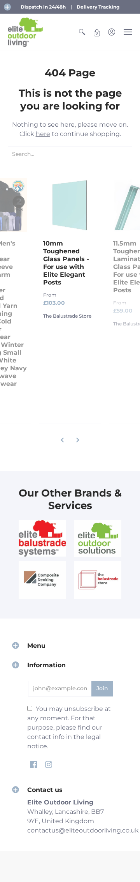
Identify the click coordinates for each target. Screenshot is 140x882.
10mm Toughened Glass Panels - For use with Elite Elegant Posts (66, 263)
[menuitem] (82, 32)
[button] (7, 7)
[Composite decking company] (42, 580)
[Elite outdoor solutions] (97, 538)
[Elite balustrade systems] (42, 538)
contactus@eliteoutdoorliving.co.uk (83, 830)
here (43, 134)
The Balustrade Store (67, 316)
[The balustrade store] (97, 580)
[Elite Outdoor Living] (25, 32)
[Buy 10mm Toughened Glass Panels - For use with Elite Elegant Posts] (70, 205)
